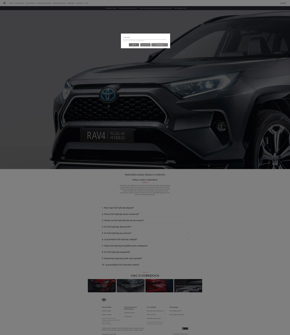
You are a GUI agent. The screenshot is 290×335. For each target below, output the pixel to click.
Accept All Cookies (145, 44)
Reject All (134, 44)
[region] (145, 41)
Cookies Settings (159, 44)
